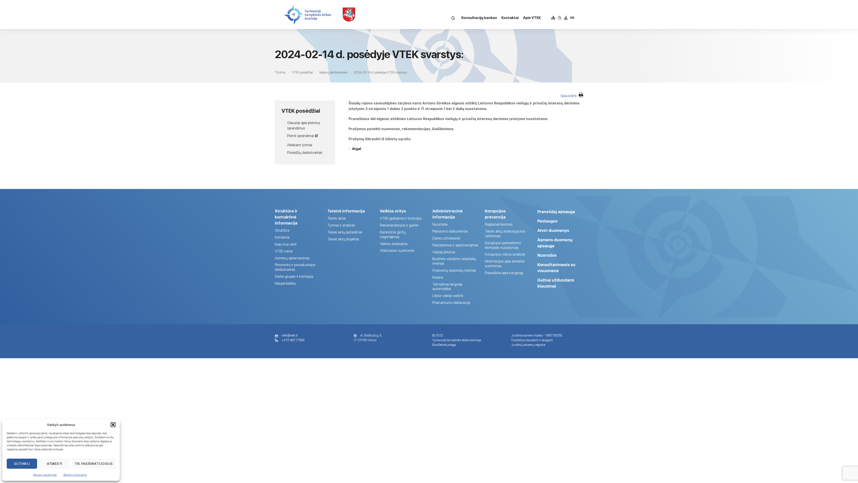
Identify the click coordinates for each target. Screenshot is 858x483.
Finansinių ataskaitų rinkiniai (454, 270)
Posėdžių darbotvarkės (304, 152)
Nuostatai (440, 224)
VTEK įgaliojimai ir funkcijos (401, 218)
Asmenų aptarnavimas (292, 258)
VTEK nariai (284, 251)
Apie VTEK (532, 18)
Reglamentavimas (499, 224)
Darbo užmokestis (446, 238)
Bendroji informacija (75, 475)
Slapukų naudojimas (45, 475)
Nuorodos (547, 255)
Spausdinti (569, 96)
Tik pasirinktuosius (94, 464)
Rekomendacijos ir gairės (399, 225)
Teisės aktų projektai (343, 239)
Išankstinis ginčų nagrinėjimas (393, 234)
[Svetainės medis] (553, 18)
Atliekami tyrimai (299, 145)
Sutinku (22, 464)
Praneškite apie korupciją (504, 273)
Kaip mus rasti (286, 244)
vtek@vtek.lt (290, 335)
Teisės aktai (336, 218)
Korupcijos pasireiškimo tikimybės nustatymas (503, 245)
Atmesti (54, 464)
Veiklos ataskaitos (394, 244)
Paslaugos (547, 221)
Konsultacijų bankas (479, 18)
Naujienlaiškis (285, 283)
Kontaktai (510, 18)
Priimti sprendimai (300, 136)
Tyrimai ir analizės (341, 225)
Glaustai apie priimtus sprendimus (303, 125)
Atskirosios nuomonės (397, 250)
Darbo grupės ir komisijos (294, 276)
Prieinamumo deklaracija (451, 303)
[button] (113, 424)
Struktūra (282, 230)
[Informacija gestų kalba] (559, 18)
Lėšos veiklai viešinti (447, 296)
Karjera (437, 277)
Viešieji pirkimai (443, 252)
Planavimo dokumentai (450, 231)
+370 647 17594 (293, 340)
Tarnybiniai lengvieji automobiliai (447, 286)
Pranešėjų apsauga (556, 211)
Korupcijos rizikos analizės (505, 254)
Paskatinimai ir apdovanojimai (455, 245)
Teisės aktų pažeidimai (344, 232)
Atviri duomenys (553, 230)
